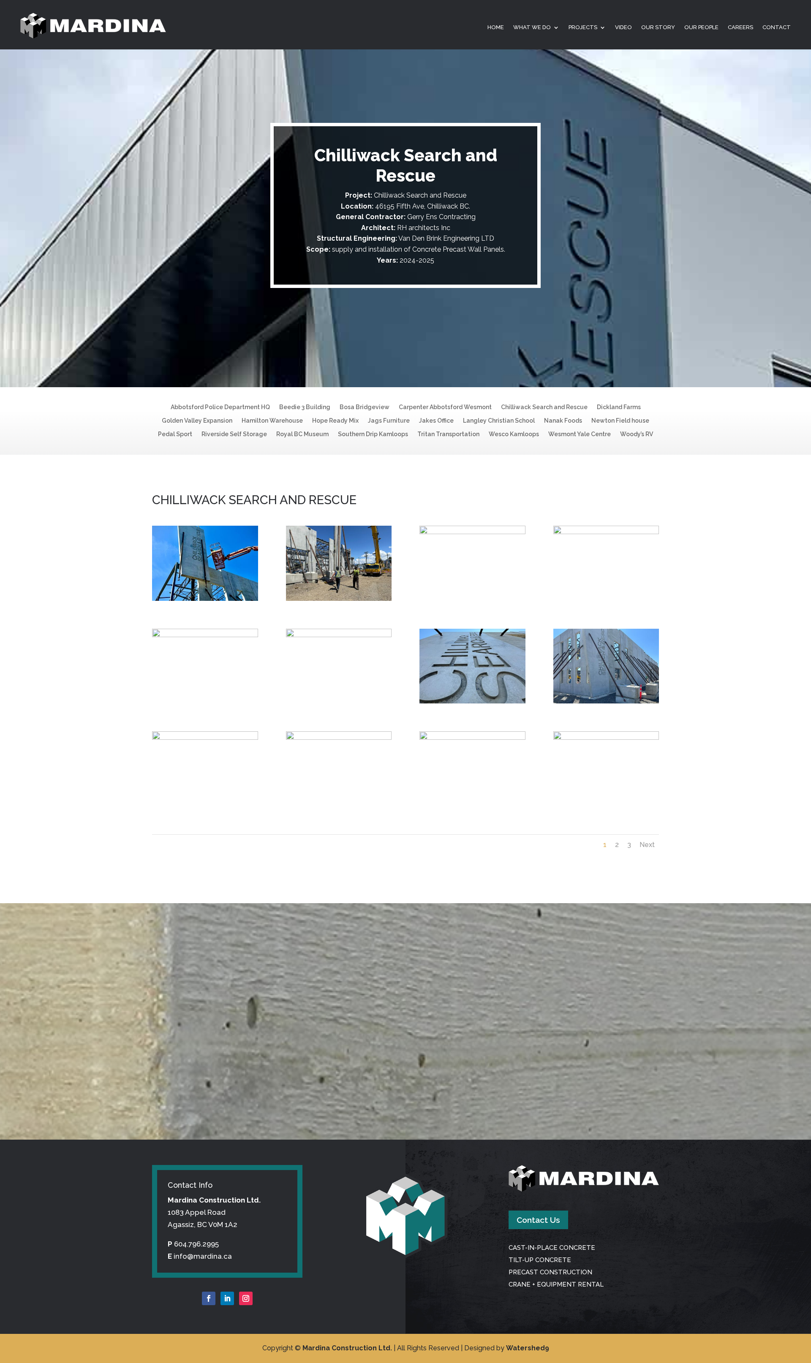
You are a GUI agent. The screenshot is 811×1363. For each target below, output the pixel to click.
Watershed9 (527, 1348)
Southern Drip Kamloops (373, 434)
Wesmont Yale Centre (579, 434)
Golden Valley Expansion (197, 421)
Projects (583, 27)
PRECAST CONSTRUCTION (550, 1272)
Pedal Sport (175, 434)
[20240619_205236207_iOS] (339, 598)
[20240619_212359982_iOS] (472, 701)
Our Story (658, 27)
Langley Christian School (499, 421)
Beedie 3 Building (304, 407)
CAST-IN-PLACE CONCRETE (552, 1248)
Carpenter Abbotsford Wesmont (445, 407)
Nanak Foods (563, 421)
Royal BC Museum (302, 434)
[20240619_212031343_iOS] (606, 531)
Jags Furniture (389, 421)
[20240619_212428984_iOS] (606, 701)
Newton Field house (620, 421)
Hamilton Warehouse (272, 421)
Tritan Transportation (448, 434)
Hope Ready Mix (335, 421)
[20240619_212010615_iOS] (472, 531)
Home (495, 27)
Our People (701, 27)
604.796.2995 (196, 1244)
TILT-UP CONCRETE (540, 1260)
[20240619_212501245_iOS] (472, 737)
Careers (740, 27)
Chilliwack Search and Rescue (544, 407)
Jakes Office (436, 421)
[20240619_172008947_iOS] (205, 598)
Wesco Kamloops (514, 434)
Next (647, 845)
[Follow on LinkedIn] (227, 1298)
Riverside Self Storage (234, 434)
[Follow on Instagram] (246, 1298)
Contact (776, 27)
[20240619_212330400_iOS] (339, 634)
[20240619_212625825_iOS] (606, 737)
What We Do (532, 27)
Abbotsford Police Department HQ (220, 407)
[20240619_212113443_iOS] (205, 634)
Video (623, 27)
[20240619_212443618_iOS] (205, 737)
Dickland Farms (619, 407)
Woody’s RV (636, 434)
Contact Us (538, 1220)
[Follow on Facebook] (208, 1298)
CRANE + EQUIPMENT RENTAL (556, 1284)
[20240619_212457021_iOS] (339, 737)
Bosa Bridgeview (364, 407)
